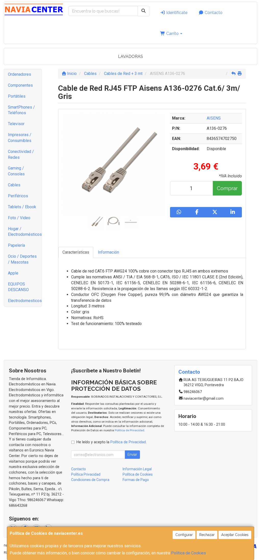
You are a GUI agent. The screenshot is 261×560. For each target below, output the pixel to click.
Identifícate (176, 12)
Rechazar (207, 535)
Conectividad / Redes (21, 154)
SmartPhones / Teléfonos (21, 110)
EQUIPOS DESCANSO (18, 287)
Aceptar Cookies (235, 535)
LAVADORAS (130, 56)
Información (108, 252)
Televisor (16, 123)
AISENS (214, 118)
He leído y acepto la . (111, 442)
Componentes (20, 85)
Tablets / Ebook (22, 206)
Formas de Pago (136, 480)
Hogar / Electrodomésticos (25, 231)
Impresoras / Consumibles (19, 137)
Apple (13, 273)
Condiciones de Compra (90, 480)
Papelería (16, 245)
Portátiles (16, 96)
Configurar (184, 535)
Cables (14, 185)
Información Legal (137, 469)
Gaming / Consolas (16, 171)
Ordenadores (19, 74)
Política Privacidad (85, 474)
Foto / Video (19, 217)
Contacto (213, 12)
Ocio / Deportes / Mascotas (22, 259)
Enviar (132, 454)
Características (75, 252)
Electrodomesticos (25, 300)
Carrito (172, 33)
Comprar (227, 188)
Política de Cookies (188, 553)
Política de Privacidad (129, 430)
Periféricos (18, 195)
